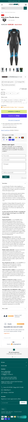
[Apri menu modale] (1, 4)
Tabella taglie (24, 88)
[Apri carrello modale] (25, 4)
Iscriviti (23, 402)
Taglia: (3, 89)
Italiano (3, 409)
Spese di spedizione (5, 130)
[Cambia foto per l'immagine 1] (2, 70)
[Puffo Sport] (14, 4)
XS (2, 93)
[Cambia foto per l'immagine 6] (21, 70)
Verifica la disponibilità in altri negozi (10, 127)
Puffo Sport (11, 411)
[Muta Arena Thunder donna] (14, 47)
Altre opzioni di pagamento (14, 120)
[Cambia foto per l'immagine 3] (10, 70)
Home (2, 12)
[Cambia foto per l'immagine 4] (13, 70)
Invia (6, 177)
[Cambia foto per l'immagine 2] (6, 70)
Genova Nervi (8, 371)
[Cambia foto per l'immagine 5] (17, 70)
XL (17, 93)
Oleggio (4, 374)
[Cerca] (25, 8)
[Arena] (4, 20)
